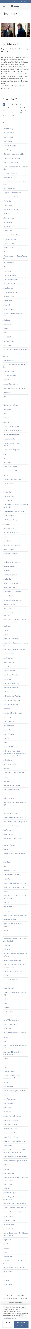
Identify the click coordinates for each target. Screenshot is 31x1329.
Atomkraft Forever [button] (9, 1071)
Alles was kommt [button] (8, 596)
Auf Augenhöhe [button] (8, 1103)
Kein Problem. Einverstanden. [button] (21, 1324)
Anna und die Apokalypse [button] (11, 826)
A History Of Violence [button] (10, 173)
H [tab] (8, 107)
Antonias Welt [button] (7, 907)
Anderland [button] (6, 768)
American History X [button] (9, 721)
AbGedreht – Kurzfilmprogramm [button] (13, 284)
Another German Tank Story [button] (12, 875)
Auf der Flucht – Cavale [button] (10, 1137)
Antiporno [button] (6, 902)
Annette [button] (5, 849)
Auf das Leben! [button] (7, 1107)
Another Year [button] (7, 879)
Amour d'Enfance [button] (8, 734)
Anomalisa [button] (6, 862)
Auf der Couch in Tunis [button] (10, 1133)
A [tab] (3, 104)
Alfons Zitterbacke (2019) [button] (11, 450)
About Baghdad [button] (8, 288)
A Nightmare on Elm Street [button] (11, 197)
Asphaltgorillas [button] (8, 1028)
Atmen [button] (5, 1067)
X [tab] (25, 113)
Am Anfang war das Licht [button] (11, 683)
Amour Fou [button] (6, 738)
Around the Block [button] (8, 988)
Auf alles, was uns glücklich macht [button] (14, 1091)
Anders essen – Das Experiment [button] (13, 773)
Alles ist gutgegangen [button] (10, 575)
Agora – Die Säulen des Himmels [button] (14, 388)
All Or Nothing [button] (7, 500)
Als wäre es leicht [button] (8, 654)
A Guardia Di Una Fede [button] (10, 162)
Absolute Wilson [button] (8, 301)
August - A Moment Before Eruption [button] (14, 1208)
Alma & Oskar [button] (7, 609)
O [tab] (12, 110)
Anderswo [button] (6, 781)
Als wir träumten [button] (8, 662)
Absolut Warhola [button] (8, 296)
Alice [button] (4, 454)
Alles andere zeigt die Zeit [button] (11, 545)
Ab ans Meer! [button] (7, 271)
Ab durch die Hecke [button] (9, 275)
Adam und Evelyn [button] (8, 341)
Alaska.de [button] (6, 418)
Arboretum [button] (6, 945)
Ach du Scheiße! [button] (8, 309)
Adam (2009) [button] (7, 337)
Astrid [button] (5, 1041)
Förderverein (20, 1295)
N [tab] (8, 110)
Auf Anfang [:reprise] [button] (9, 1099)
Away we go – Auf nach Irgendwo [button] (14, 1267)
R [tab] (25, 110)
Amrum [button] (5, 743)
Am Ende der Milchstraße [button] (11, 688)
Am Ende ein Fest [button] (8, 692)
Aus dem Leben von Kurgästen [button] (13, 1212)
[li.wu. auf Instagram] (25, 1)
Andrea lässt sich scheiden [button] (11, 790)
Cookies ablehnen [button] (8, 1324)
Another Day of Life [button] (9, 870)
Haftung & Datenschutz (10, 1298)
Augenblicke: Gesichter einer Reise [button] (14, 1203)
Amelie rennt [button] (7, 717)
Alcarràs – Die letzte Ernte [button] (11, 426)
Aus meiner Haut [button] (8, 1225)
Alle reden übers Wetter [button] (10, 532)
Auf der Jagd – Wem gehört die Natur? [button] (15, 1141)
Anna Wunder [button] (7, 830)
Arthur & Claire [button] (8, 1012)
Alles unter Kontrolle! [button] (10, 587)
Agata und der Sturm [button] (10, 375)
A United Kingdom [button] (9, 243)
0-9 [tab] (13, 116)
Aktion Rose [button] (7, 409)
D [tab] (16, 104)
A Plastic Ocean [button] (8, 205)
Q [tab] (21, 110)
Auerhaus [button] (6, 1082)
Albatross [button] (6, 422)
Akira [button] (4, 401)
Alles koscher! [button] (7, 579)
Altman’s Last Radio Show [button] (11, 675)
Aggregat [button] (6, 380)
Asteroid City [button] (7, 1037)
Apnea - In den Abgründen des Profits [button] (15, 915)
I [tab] (12, 107)
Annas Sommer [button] (8, 834)
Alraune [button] (5, 634)
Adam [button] (4, 333)
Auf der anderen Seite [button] (10, 1129)
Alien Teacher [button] (7, 462)
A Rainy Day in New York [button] (11, 210)
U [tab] (12, 113)
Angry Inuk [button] (6, 809)
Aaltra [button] (5, 267)
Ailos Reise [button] (6, 392)
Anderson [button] (6, 777)
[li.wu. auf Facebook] (21, 1)
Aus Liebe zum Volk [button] (9, 1220)
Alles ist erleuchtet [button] (9, 566)
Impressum (24, 1298)
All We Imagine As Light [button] (11, 520)
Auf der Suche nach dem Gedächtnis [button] (15, 1156)
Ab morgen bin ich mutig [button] (11, 280)
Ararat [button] (5, 934)
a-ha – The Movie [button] (8, 263)
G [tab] (3, 107)
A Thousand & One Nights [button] (11, 235)
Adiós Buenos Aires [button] (9, 360)
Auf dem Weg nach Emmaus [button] (12, 1116)
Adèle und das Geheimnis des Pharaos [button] (15, 350)
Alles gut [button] (6, 558)
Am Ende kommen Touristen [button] (12, 696)
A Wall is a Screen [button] (8, 248)
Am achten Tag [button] (7, 679)
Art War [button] (5, 1003)
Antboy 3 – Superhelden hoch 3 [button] (13, 887)
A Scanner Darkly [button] (8, 218)
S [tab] (3, 113)
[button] (4, 6)
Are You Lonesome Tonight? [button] (12, 960)
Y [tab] (3, 116)
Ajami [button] (4, 397)
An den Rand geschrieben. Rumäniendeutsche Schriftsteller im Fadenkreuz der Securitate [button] (15, 753)
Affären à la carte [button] (8, 371)
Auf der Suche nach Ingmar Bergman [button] (15, 1161)
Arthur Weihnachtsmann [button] (11, 1020)
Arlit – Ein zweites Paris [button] (10, 980)
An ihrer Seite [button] (7, 760)
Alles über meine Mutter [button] (11, 583)
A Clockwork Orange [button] (9, 146)
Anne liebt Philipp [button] (9, 845)
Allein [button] (4, 537)
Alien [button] (4, 458)
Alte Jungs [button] (6, 666)
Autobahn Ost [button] (7, 1257)
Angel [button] (4, 794)
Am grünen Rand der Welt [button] (11, 700)
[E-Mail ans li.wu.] (18, 1)
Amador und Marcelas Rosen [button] (12, 713)
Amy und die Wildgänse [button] (10, 747)
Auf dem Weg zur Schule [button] (11, 1120)
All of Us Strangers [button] (9, 496)
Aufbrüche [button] (6, 1188)
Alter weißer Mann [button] (9, 671)
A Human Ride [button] (7, 178)
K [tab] (20, 107)
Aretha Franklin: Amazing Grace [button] (13, 971)
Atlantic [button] (5, 1059)
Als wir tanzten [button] (8, 658)
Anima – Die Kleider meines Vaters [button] (14, 817)
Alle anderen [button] (7, 524)
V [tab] (16, 113)
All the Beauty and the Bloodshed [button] (14, 511)
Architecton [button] (6, 949)
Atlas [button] (4, 1063)
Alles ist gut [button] (7, 570)
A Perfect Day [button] (7, 201)
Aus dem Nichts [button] (8, 1216)
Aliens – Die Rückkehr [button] (10, 467)
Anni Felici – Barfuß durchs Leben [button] (14, 854)
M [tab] (4, 110)
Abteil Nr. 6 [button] (6, 305)
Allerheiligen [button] (7, 541)
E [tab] (20, 104)
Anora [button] (5, 866)
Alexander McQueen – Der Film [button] (13, 430)
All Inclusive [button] (7, 488)
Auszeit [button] (5, 1252)
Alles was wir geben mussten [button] (12, 600)
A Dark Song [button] (7, 150)
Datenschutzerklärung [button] (9, 1318)
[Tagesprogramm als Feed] (28, 1)
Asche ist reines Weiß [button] (10, 1024)
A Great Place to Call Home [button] (11, 158)
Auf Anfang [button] (6, 1095)
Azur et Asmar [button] (7, 1284)
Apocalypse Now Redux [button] (10, 919)
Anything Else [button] (7, 911)
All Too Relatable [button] (8, 516)
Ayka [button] (4, 1276)
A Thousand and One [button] (9, 239)
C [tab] (12, 104)
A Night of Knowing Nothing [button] (12, 193)
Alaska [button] (5, 414)
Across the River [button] (8, 324)
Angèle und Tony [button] (8, 798)
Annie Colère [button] (7, 858)
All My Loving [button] (7, 492)
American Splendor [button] (9, 730)
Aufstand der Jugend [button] (9, 1193)
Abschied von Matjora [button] (10, 292)
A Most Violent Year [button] (9, 188)
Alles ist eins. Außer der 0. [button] (11, 562)
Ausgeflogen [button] (7, 1240)
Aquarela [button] (6, 930)
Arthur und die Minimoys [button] (11, 1016)
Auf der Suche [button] (7, 1146)
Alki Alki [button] (5, 475)
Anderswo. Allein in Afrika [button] (11, 785)
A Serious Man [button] (7, 222)
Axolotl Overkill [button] (8, 1272)
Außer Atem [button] (7, 1244)
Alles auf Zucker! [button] (8, 549)
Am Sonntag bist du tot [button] (10, 704)
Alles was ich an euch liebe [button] (12, 592)
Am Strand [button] (6, 709)
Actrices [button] (5, 328)
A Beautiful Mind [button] (8, 133)
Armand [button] (5, 984)
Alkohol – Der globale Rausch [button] (12, 479)
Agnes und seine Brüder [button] (11, 384)
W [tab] (21, 113)
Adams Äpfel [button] (7, 345)
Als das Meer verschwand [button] (11, 639)
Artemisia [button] (6, 1007)
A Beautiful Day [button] (8, 129)
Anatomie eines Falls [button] (10, 764)
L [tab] (24, 107)
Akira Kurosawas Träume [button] (11, 405)
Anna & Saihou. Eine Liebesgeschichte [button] (15, 822)
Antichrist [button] (6, 892)
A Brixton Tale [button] (7, 141)
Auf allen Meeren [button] (8, 1086)
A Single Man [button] (7, 226)
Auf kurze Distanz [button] (8, 1173)
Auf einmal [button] (6, 1169)
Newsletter (10, 1295)
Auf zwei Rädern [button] (8, 1184)
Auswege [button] (6, 1248)
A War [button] (4, 252)
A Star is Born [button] (7, 231)
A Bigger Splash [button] (8, 137)
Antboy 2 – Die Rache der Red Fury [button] (14, 883)
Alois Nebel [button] (6, 626)
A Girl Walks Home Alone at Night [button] (14, 154)
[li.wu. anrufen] (14, 1)
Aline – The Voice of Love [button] (11, 471)
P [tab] (17, 110)
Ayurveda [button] (6, 1280)
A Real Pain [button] (6, 214)
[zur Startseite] (15, 6)
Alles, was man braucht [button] (10, 604)
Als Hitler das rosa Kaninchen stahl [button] (14, 650)
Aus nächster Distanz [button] (10, 1229)
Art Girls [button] (5, 999)
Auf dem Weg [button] (7, 1112)
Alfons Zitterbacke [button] (9, 439)
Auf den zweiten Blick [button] (10, 1124)
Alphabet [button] (6, 630)
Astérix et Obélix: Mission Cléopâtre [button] (14, 1033)
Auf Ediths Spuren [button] (9, 1165)
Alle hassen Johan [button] (8, 528)
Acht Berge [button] (6, 320)
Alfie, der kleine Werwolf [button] (11, 435)
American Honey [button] (8, 726)
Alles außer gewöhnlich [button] (10, 554)
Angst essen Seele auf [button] (10, 813)
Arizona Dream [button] (7, 975)
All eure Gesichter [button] (8, 484)
